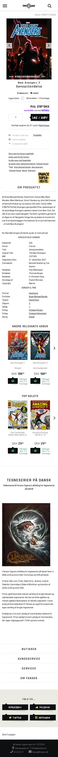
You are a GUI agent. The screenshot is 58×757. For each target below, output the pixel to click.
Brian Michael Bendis (22, 167)
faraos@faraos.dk (40, 752)
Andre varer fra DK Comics (19, 157)
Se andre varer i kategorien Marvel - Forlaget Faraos (28, 164)
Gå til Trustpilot (8, 735)
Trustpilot (37, 135)
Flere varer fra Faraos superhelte (21, 154)
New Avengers (37, 167)
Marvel (24, 171)
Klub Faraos (44, 125)
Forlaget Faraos (15, 171)
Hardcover (33, 293)
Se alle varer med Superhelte (20, 160)
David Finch (34, 300)
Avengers (31, 171)
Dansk (31, 317)
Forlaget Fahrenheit (37, 313)
